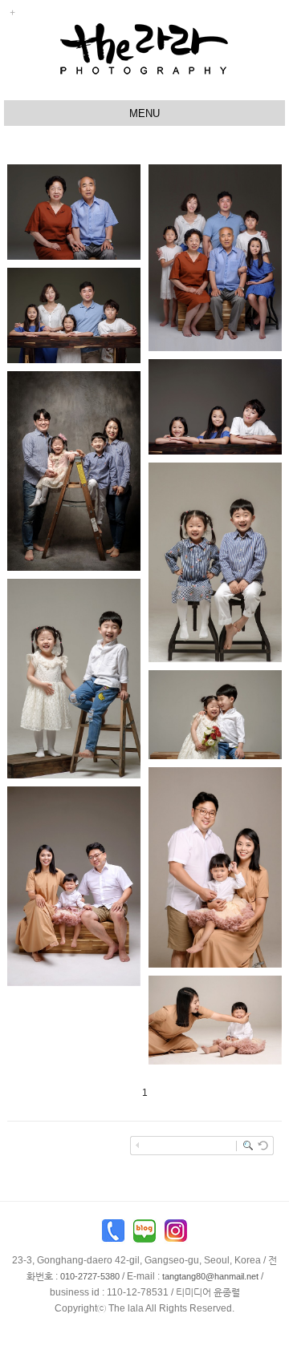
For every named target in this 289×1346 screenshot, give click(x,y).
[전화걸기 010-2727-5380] (113, 1234)
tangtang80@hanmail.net (210, 1276)
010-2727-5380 (90, 1276)
